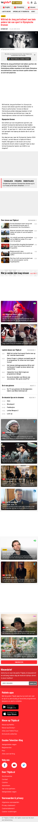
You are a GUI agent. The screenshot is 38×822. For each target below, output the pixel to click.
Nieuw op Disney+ (8, 728)
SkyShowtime (7, 776)
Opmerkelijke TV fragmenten (21, 11)
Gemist (33, 11)
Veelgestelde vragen (9, 745)
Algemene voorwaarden (10, 802)
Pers (3, 751)
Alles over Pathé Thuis (10, 731)
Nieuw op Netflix (8, 725)
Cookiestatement (8, 809)
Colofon (5, 783)
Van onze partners (8, 789)
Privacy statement (8, 806)
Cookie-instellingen (9, 812)
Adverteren (6, 786)
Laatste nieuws (6, 11)
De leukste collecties (9, 734)
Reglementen (7, 748)
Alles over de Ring (8, 754)
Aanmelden (33, 683)
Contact (5, 779)
